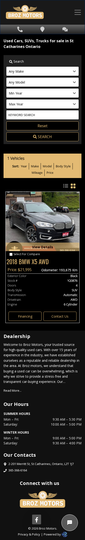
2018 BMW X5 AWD (28, 261)
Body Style (63, 166)
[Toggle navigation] (78, 12)
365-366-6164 (17, 470)
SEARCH (45, 136)
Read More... (12, 390)
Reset (42, 125)
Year (24, 166)
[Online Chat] (69, 522)
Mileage (37, 172)
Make (35, 166)
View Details (42, 247)
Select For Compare (26, 254)
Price (50, 172)
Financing (25, 316)
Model (47, 166)
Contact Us (59, 316)
